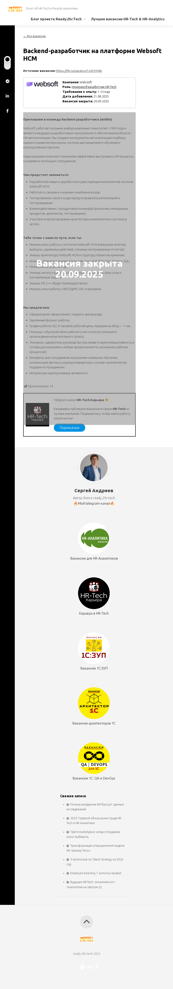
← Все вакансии (34, 36)
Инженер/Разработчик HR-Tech (94, 87)
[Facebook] (7, 110)
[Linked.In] (7, 96)
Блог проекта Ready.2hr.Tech (56, 19)
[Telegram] (7, 81)
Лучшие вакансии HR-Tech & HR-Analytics (128, 19)
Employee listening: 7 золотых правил (95, 873)
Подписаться (69, 428)
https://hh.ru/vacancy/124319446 (79, 71)
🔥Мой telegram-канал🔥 (94, 503)
